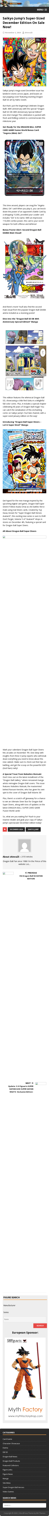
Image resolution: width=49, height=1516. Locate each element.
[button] (42, 9)
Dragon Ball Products (11, 1461)
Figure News (8, 1474)
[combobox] (9, 1305)
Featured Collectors (11, 1465)
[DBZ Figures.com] (24, 5)
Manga (5, 1478)
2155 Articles (27, 856)
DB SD (5, 1452)
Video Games (8, 1491)
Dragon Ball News (10, 1456)
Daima (5, 1448)
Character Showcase (11, 1443)
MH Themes (40, 1513)
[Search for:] (24, 1505)
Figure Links (7, 1469)
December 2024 (16, 829)
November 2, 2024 (13, 32)
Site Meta (6, 1483)
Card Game (7, 1439)
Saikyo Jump (33, 829)
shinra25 (28, 32)
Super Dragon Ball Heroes (13, 1487)
